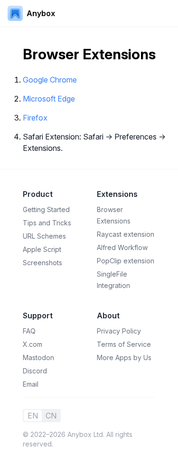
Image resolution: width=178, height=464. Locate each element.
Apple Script (42, 249)
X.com (32, 344)
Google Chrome (50, 79)
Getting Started (46, 209)
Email (30, 384)
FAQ (29, 331)
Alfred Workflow (122, 247)
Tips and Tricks (47, 223)
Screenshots (42, 263)
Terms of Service (124, 344)
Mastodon (38, 357)
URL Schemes (44, 236)
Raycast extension (125, 234)
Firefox (35, 117)
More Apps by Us (124, 357)
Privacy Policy (119, 331)
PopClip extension (125, 261)
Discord (35, 371)
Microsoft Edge (49, 98)
